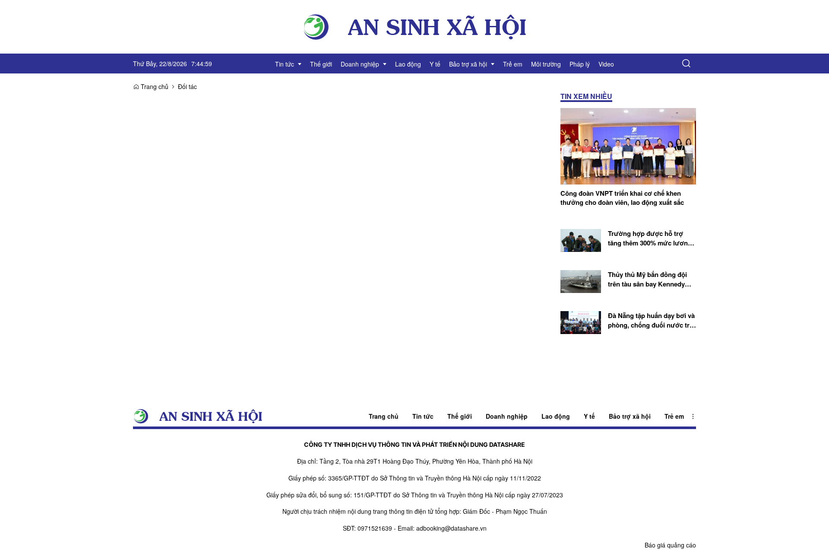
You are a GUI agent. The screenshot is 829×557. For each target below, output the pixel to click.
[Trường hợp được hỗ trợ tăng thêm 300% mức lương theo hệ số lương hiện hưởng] (580, 240)
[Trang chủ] (414, 26)
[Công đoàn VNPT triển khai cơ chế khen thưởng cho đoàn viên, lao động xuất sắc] (628, 145)
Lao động (555, 416)
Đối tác (187, 86)
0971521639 (375, 528)
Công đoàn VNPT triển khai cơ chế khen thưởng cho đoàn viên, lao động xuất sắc (622, 197)
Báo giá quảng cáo (670, 545)
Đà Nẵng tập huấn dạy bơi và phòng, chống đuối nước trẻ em (651, 320)
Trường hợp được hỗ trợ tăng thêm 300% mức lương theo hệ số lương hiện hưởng (650, 238)
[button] (686, 63)
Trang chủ (153, 86)
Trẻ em (674, 416)
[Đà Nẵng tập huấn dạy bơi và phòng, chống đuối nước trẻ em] (580, 321)
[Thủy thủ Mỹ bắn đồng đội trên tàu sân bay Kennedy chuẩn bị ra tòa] (580, 280)
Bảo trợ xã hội (630, 416)
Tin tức (422, 416)
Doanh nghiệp (507, 416)
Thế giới (459, 416)
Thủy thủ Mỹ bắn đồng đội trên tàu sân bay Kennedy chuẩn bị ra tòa (647, 279)
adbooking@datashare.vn (451, 528)
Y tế (589, 416)
